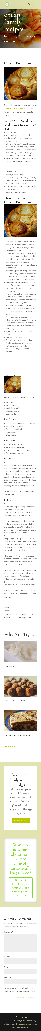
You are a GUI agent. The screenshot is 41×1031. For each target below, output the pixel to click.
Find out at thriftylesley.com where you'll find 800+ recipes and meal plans (20, 888)
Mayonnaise (10, 666)
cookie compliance (24, 1024)
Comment (8, 932)
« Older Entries (10, 746)
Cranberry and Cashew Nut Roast (18, 735)
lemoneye (25, 1027)
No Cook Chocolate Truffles (16, 701)
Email (6, 967)
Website (7, 977)
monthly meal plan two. (14, 108)
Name (7, 957)
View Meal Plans (20, 820)
